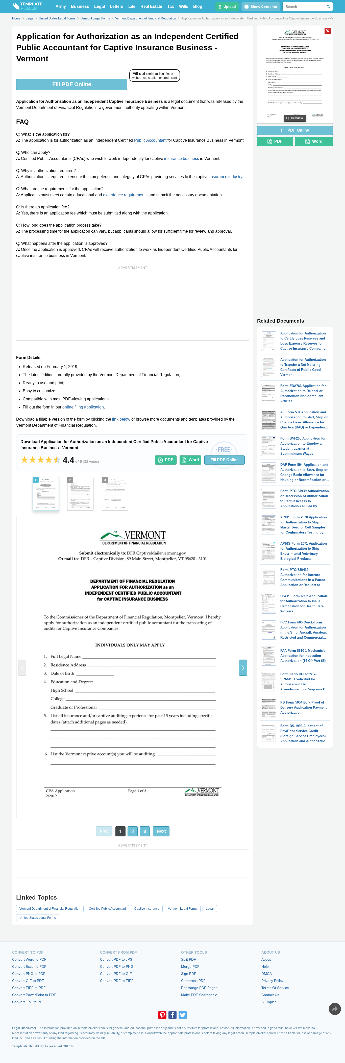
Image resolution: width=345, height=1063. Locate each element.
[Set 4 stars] (49, 460)
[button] (243, 667)
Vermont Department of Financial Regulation (49, 908)
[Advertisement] (132, 306)
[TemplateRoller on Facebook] (172, 1015)
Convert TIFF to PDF (29, 988)
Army (61, 6)
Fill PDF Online (71, 84)
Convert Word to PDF (29, 959)
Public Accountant (150, 140)
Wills (183, 6)
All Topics (268, 1002)
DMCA (266, 974)
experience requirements (125, 195)
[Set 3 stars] (41, 460)
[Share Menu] (335, 1009)
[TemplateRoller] (27, 7)
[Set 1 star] (24, 460)
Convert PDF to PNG (116, 966)
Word (194, 460)
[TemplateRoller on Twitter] (183, 1015)
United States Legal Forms (37, 918)
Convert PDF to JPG (116, 959)
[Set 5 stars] (57, 460)
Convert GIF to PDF (28, 981)
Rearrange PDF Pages (199, 988)
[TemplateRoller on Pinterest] (162, 1015)
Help (265, 966)
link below (121, 419)
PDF (169, 460)
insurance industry (226, 177)
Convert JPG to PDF (28, 1002)
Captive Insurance (146, 908)
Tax (170, 6)
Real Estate (151, 6)
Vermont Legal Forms (182, 908)
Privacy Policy (272, 981)
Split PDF (188, 959)
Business (80, 6)
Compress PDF (193, 981)
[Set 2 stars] (33, 460)
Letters (116, 6)
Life (131, 6)
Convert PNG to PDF (28, 974)
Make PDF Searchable (199, 995)
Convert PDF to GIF (116, 974)
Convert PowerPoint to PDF (34, 995)
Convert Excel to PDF (29, 966)
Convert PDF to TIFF (117, 981)
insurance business (181, 158)
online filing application (83, 407)
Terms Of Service (275, 988)
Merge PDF (190, 966)
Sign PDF (188, 974)
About (266, 959)
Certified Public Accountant (107, 908)
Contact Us (270, 995)
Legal (99, 6)
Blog (197, 6)
